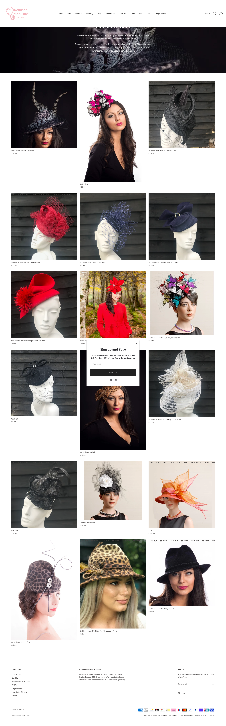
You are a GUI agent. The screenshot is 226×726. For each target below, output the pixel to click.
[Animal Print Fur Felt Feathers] (44, 114)
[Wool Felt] (44, 383)
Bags (99, 14)
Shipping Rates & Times (21, 681)
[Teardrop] (44, 494)
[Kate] (182, 494)
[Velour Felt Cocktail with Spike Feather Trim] (44, 304)
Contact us (16, 674)
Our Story (16, 678)
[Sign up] (213, 684)
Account (207, 14)
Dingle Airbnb (160, 14)
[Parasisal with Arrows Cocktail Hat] (182, 114)
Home (60, 14)
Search (14, 696)
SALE (149, 14)
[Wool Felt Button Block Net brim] (113, 226)
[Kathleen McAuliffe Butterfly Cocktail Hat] (182, 303)
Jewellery (89, 14)
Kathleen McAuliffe (23, 716)
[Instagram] (115, 380)
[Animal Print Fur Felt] (113, 400)
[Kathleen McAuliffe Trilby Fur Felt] (182, 572)
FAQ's (14, 685)
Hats (69, 14)
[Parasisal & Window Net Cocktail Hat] (44, 226)
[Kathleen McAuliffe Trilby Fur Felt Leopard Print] (113, 584)
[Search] (214, 13)
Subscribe (113, 372)
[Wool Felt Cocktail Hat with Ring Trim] (182, 226)
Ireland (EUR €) (17, 709)
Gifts (133, 14)
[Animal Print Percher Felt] (44, 589)
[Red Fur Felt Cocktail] (113, 304)
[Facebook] (111, 380)
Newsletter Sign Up (19, 692)
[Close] (136, 343)
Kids (140, 14)
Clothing (78, 14)
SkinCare (123, 14)
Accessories (110, 14)
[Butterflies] (113, 131)
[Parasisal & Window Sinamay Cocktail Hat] (182, 383)
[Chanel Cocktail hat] (113, 490)
